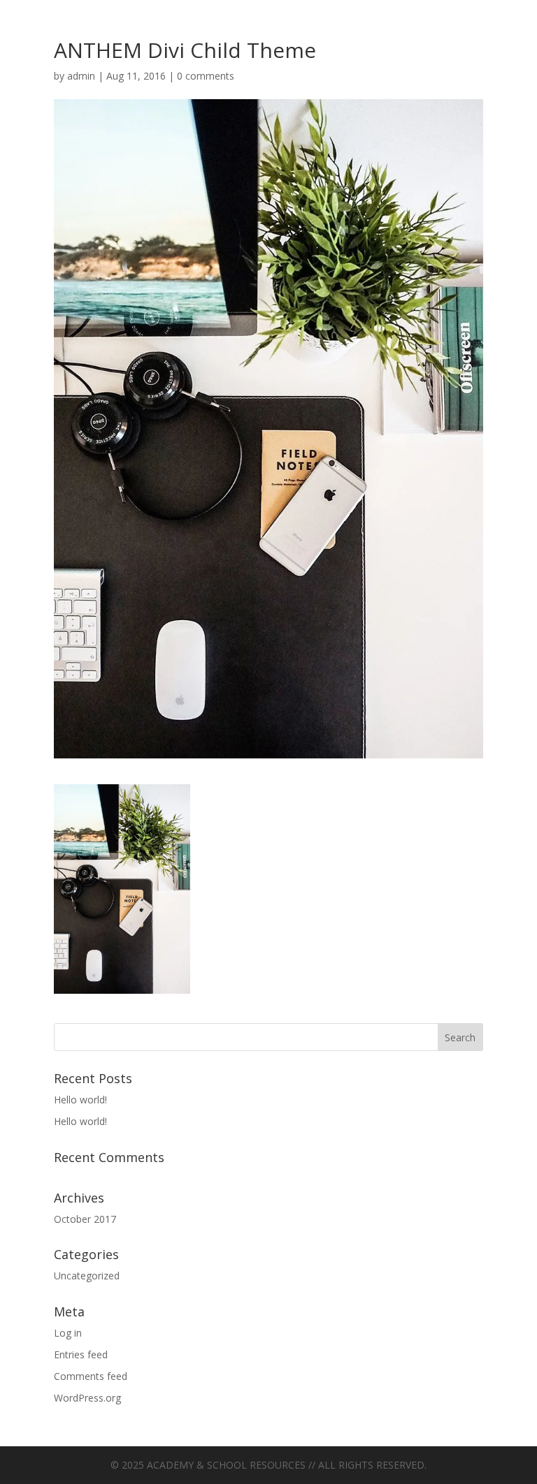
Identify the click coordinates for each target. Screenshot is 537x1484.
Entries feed (81, 1354)
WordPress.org (87, 1397)
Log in (68, 1332)
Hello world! (80, 1099)
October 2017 (85, 1219)
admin (81, 75)
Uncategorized (87, 1275)
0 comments (205, 75)
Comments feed (90, 1376)
